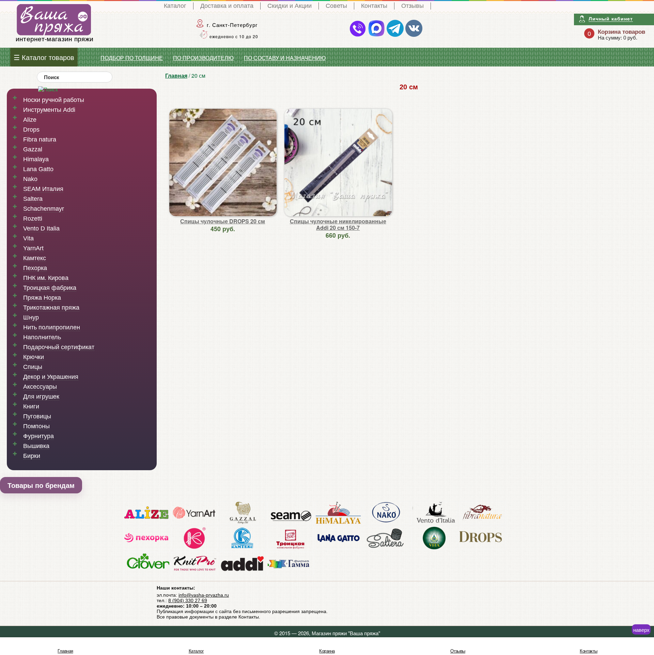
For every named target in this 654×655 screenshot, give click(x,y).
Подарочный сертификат (58, 347)
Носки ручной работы (53, 99)
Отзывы (412, 5)
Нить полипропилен (51, 327)
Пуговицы (37, 416)
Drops (31, 129)
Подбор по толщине (131, 58)
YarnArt (33, 248)
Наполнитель (42, 337)
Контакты (374, 5)
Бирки (31, 455)
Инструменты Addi (49, 109)
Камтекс (34, 258)
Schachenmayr (43, 208)
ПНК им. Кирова (45, 277)
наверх (641, 629)
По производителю (203, 58)
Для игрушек (41, 396)
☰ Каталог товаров (44, 57)
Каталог (175, 5)
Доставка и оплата (226, 5)
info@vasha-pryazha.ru (203, 595)
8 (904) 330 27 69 (187, 600)
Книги (31, 406)
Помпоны (36, 426)
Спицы (32, 366)
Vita (28, 238)
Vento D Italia (41, 228)
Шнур (31, 317)
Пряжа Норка (42, 297)
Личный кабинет (611, 18)
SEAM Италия (43, 188)
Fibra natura (39, 139)
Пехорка (35, 268)
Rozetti (32, 218)
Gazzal (32, 149)
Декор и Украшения (50, 376)
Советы (336, 5)
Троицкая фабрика (49, 287)
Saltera (33, 198)
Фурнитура (38, 436)
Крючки (33, 357)
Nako (30, 179)
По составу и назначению (285, 58)
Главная (176, 75)
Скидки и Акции (289, 5)
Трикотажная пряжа (51, 307)
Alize (29, 119)
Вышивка (36, 446)
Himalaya (36, 159)
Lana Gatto (38, 169)
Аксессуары (40, 386)
